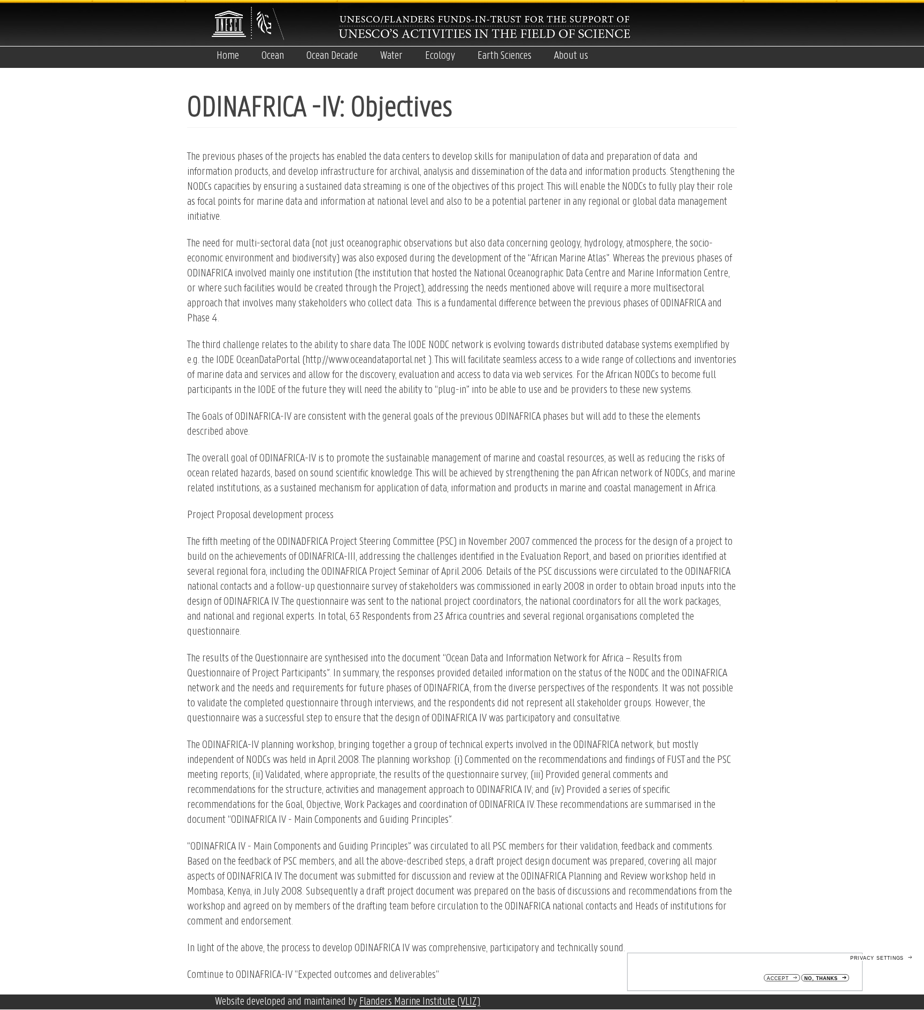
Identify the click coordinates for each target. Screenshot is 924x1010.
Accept (778, 978)
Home (228, 56)
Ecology (440, 56)
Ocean (272, 56)
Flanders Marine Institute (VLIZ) (419, 1002)
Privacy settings (877, 958)
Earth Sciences (505, 56)
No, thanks (821, 978)
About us (571, 56)
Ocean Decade (332, 56)
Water (391, 56)
